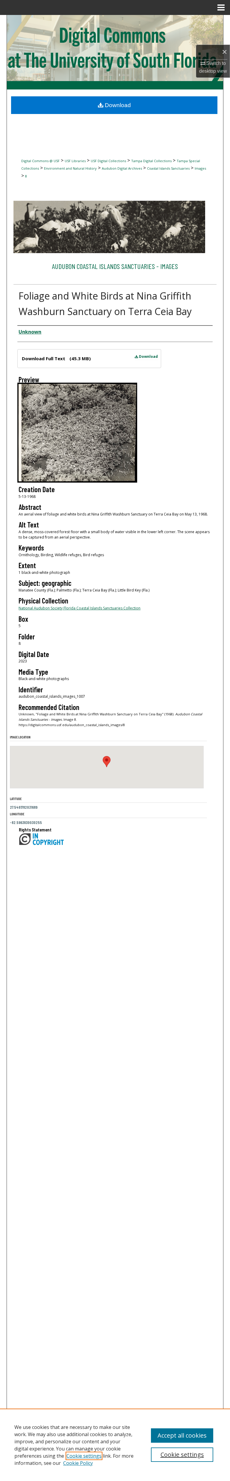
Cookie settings (84, 1456)
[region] (115, 1445)
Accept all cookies (182, 1435)
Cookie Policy (78, 1463)
